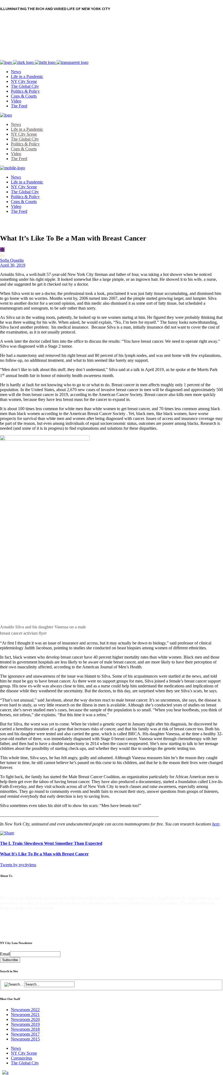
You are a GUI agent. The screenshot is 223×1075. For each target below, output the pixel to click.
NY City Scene (24, 1053)
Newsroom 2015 (25, 1039)
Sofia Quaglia (12, 260)
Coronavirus (21, 1058)
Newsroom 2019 (25, 1024)
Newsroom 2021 (25, 1014)
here (215, 824)
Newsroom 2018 (25, 1029)
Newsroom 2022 (25, 1009)
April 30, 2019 (12, 265)
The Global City (25, 1063)
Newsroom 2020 (25, 1019)
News (16, 1048)
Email (5, 954)
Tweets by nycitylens (18, 864)
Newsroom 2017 (25, 1034)
